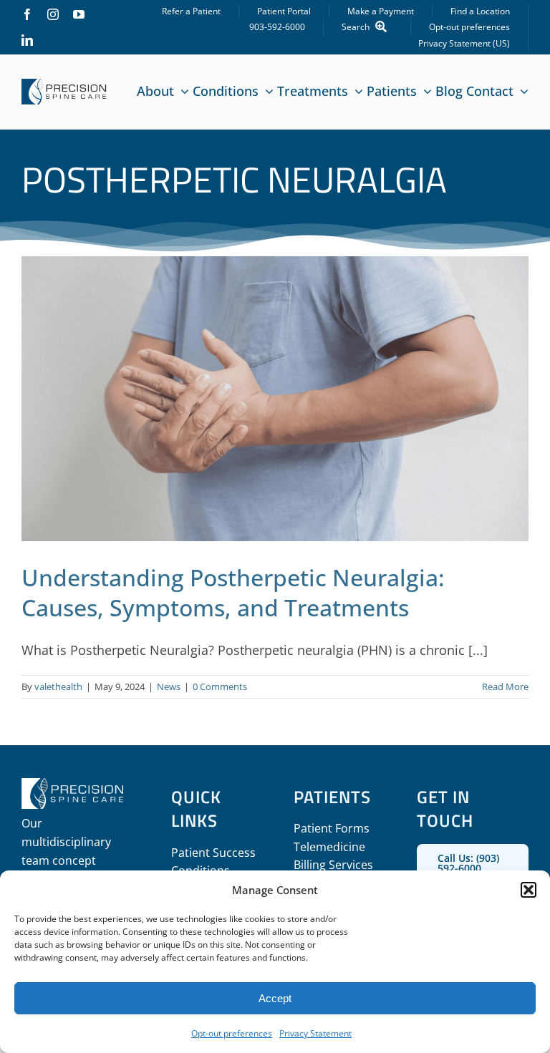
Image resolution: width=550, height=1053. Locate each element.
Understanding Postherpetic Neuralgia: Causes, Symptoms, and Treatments (233, 592)
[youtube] (79, 14)
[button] (528, 890)
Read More (505, 686)
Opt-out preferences (231, 1033)
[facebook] (27, 14)
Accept (275, 998)
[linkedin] (27, 40)
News (168, 686)
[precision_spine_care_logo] (64, 85)
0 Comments (220, 686)
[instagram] (53, 14)
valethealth (58, 686)
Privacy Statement (315, 1033)
